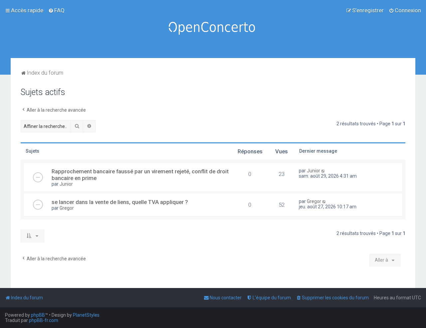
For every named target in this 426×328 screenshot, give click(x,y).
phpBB (38, 315)
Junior (66, 184)
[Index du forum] (213, 29)
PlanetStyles (86, 315)
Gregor (67, 208)
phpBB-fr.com (43, 320)
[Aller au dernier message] (323, 170)
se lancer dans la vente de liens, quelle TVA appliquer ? (120, 202)
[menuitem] (56, 10)
